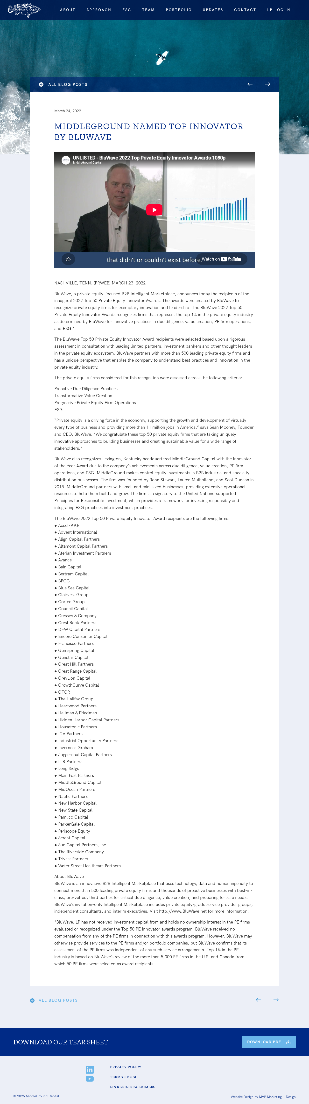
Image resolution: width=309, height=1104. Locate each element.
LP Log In (279, 10)
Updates (213, 10)
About (68, 10)
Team (148, 10)
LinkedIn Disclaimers (132, 1086)
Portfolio (179, 10)
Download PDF (264, 1042)
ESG (126, 10)
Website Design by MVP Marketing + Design (263, 1097)
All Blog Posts (67, 84)
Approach (99, 10)
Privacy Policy (125, 1067)
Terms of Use (123, 1077)
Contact (245, 10)
